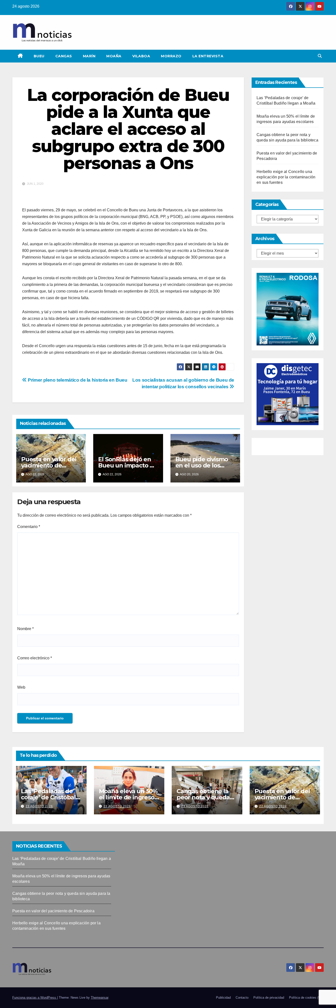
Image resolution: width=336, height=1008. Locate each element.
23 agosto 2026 (39, 806)
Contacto (242, 997)
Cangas (63, 56)
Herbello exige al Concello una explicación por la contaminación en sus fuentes (286, 177)
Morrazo (171, 56)
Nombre (25, 629)
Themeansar (99, 997)
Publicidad (223, 997)
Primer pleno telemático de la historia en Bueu (77, 380)
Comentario (28, 527)
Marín (89, 56)
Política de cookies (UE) (306, 997)
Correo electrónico (34, 658)
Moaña (114, 56)
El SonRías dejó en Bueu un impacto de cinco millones (127, 465)
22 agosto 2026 (273, 806)
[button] (320, 56)
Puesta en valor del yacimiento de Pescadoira (48, 465)
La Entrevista (208, 56)
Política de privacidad (268, 997)
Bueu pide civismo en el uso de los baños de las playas (203, 465)
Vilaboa (141, 56)
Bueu (39, 56)
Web (21, 687)
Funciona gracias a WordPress (34, 997)
